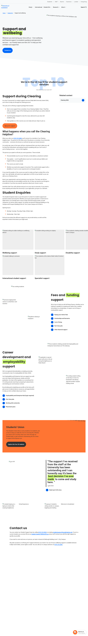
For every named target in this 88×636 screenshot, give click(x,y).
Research (55, 7)
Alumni (62, 1)
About (63, 7)
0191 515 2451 (59, 544)
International (38, 7)
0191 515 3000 (18, 138)
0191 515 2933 (42, 532)
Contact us (8, 51)
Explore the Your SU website (17, 445)
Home (4, 13)
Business (69, 1)
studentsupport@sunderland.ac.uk (62, 532)
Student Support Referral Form (40, 534)
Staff (56, 1)
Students (49, 1)
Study (30, 7)
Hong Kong (84, 1)
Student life (47, 7)
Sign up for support (9, 126)
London (76, 1)
